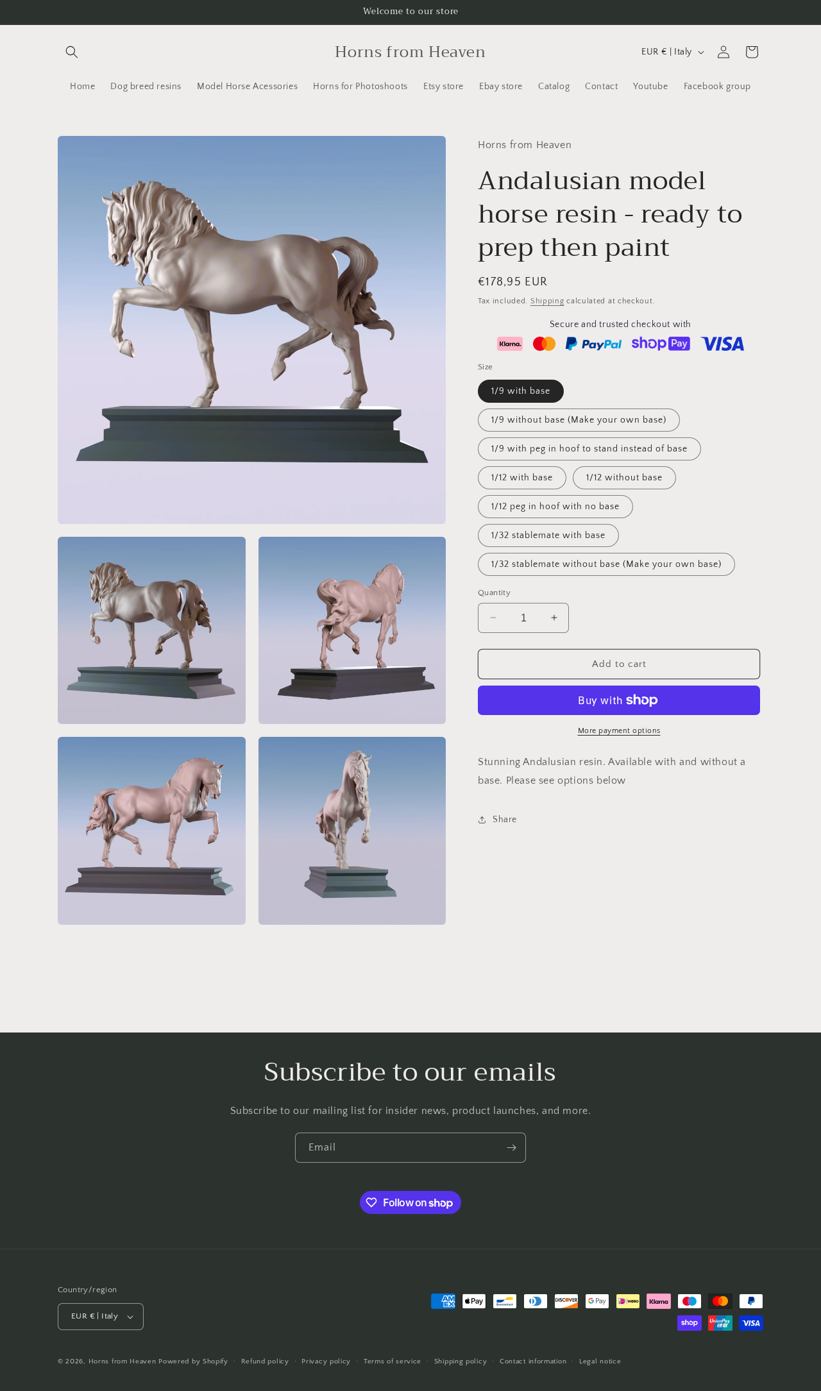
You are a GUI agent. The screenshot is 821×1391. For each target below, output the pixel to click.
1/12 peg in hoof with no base (555, 506)
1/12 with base (522, 477)
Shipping (547, 300)
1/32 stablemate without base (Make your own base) (606, 564)
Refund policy (265, 1361)
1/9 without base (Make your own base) (578, 419)
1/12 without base (624, 477)
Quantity (494, 591)
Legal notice (600, 1361)
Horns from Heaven (123, 1361)
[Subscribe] (511, 1148)
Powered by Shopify (193, 1361)
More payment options (619, 731)
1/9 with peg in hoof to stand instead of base (589, 448)
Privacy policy (326, 1361)
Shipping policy (460, 1361)
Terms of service (392, 1361)
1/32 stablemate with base (548, 535)
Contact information (533, 1361)
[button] (72, 52)
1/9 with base (520, 390)
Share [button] (505, 819)
